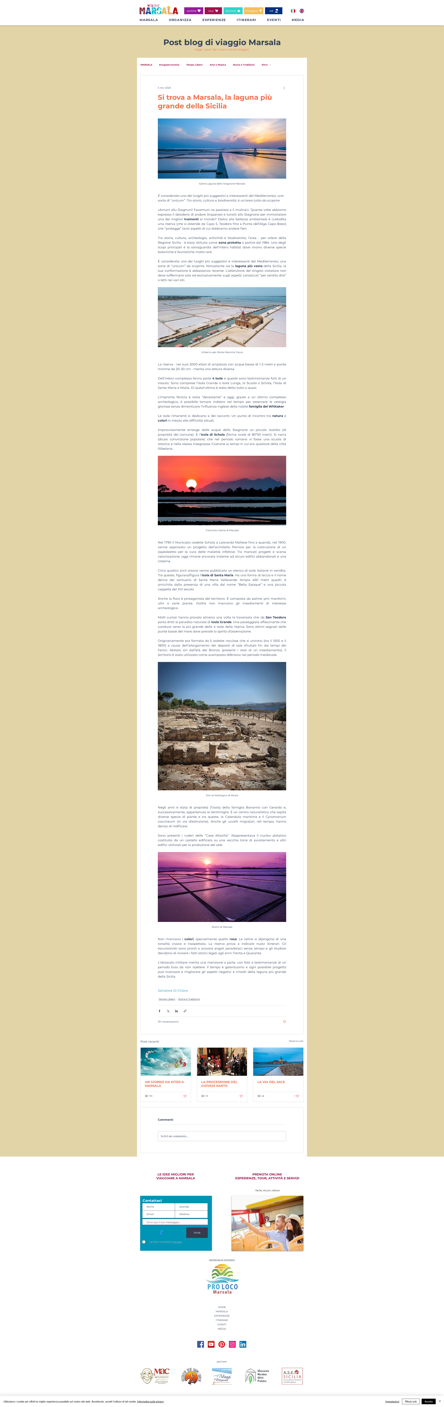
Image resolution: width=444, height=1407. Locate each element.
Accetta (429, 1401)
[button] (180, 20)
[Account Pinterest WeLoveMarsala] (221, 1344)
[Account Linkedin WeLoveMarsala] (243, 1344)
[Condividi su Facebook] (159, 1011)
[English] (301, 11)
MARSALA (146, 64)
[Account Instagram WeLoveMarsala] (232, 1344)
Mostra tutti (296, 1041)
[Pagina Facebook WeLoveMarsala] (200, 1344)
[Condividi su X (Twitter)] (168, 1011)
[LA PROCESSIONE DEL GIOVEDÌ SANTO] (222, 1062)
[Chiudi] (440, 1401)
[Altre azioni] (284, 88)
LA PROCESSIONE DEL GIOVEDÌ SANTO (219, 1084)
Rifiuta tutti (411, 1401)
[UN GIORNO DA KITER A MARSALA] (166, 1062)
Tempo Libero (194, 64)
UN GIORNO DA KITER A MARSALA (164, 1084)
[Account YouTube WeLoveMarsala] (211, 1344)
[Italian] (293, 11)
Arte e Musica (218, 64)
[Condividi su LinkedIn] (176, 1011)
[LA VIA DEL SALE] (278, 1062)
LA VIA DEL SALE (271, 1082)
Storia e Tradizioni (244, 64)
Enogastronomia (169, 64)
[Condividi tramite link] (185, 1011)
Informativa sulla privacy (150, 1401)
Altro (265, 64)
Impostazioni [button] (392, 1401)
